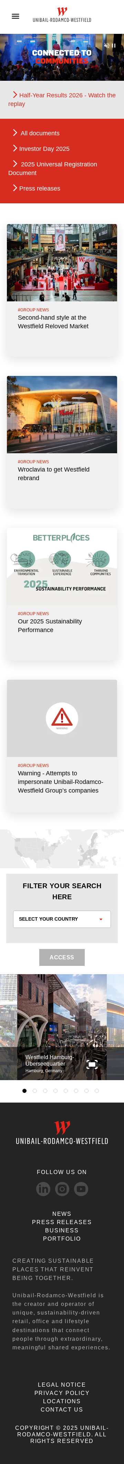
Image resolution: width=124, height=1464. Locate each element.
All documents (39, 133)
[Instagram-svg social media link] (62, 1189)
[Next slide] (110, 1027)
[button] (92, 1064)
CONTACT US (62, 1410)
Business (62, 1230)
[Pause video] (113, 45)
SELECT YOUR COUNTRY (48, 919)
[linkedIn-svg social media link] (43, 1189)
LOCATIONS (62, 1401)
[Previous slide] (13, 1027)
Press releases (39, 188)
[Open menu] (15, 16)
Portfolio (62, 1239)
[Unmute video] (106, 45)
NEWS (62, 1214)
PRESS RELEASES (62, 1222)
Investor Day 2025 (44, 148)
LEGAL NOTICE (62, 1385)
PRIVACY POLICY (62, 1393)
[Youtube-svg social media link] (81, 1189)
